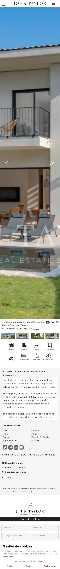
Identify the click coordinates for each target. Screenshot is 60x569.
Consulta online (13, 463)
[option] (30, 162)
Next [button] (52, 162)
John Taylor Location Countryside (28, 454)
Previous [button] (6, 162)
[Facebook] (10, 447)
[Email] (22, 447)
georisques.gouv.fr (26, 492)
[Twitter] (5, 447)
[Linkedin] (16, 447)
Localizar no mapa (15, 472)
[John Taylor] (30, 4)
